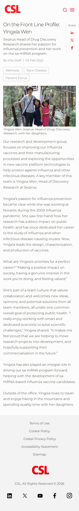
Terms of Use (39, 423)
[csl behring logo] (39, 470)
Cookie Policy (39, 431)
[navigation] (72, 9)
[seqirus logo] (12, 9)
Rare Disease (36, 70)
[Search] (64, 9)
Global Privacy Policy (39, 439)
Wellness (12, 70)
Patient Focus (16, 78)
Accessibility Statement (39, 447)
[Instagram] (69, 495)
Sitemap (39, 454)
